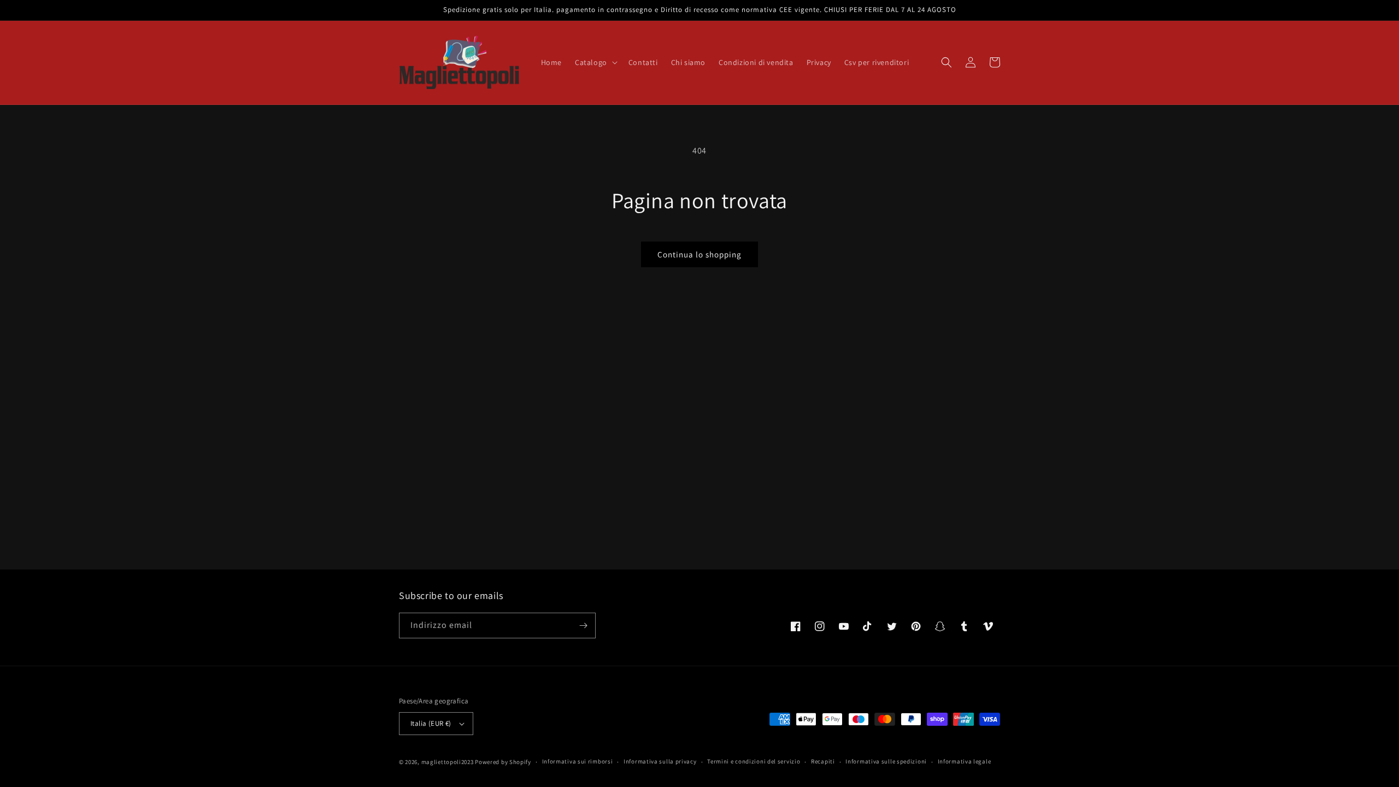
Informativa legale (964, 761)
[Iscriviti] (583, 625)
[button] (595, 62)
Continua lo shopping (699, 254)
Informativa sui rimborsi (577, 761)
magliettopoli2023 (447, 762)
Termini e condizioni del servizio (753, 761)
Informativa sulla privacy (660, 761)
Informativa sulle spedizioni (886, 761)
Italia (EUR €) (430, 723)
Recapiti (823, 761)
